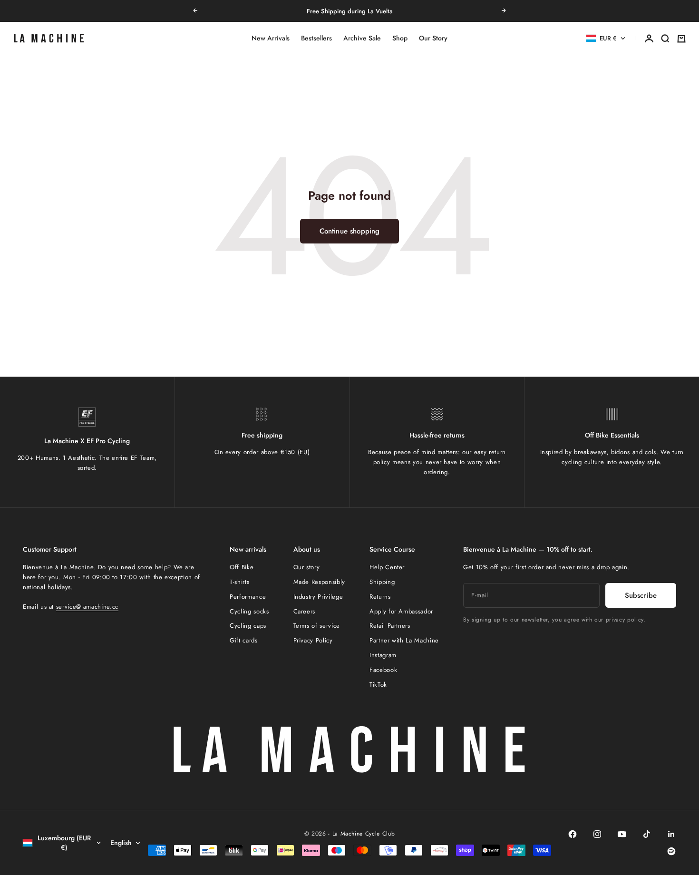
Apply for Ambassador (401, 611)
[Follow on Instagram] (597, 834)
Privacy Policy (313, 640)
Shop (400, 38)
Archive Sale (362, 38)
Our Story (433, 38)
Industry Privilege (318, 596)
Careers (304, 611)
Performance (248, 596)
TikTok (378, 684)
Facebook (383, 669)
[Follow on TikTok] (646, 834)
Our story (306, 567)
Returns (380, 596)
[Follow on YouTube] (622, 834)
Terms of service (316, 625)
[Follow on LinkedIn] (671, 834)
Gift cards (244, 640)
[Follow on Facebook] (572, 834)
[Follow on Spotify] (671, 851)
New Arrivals (271, 38)
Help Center (387, 567)
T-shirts (239, 581)
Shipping (382, 581)
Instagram (383, 655)
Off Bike (241, 567)
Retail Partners (389, 625)
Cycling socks (249, 611)
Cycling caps (248, 625)
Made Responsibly (319, 581)
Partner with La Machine (404, 640)
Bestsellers (316, 38)
